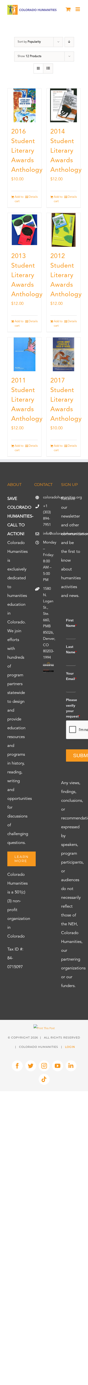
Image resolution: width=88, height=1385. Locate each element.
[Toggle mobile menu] (78, 9)
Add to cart (19, 199)
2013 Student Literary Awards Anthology (27, 275)
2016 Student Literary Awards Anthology (27, 151)
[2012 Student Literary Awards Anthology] (63, 230)
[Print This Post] (44, 1028)
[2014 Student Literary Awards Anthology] (63, 105)
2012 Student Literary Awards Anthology (66, 275)
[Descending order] (69, 42)
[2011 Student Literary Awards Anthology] (24, 354)
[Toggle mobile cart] (68, 9)
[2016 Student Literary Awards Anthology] (24, 105)
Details (33, 197)
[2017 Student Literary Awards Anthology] (63, 354)
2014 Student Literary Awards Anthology (66, 151)
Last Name (71, 649)
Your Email (71, 676)
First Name (71, 623)
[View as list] (48, 68)
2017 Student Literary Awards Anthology (66, 400)
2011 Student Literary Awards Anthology (27, 400)
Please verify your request (71, 708)
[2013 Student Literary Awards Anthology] (24, 230)
